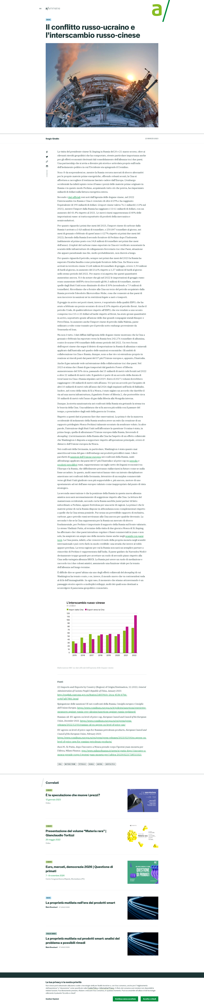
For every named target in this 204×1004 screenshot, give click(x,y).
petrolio (133, 460)
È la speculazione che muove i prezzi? (73, 795)
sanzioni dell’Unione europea (85, 456)
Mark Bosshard (51, 907)
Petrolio (82, 764)
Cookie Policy (92, 988)
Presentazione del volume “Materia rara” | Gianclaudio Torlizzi (76, 832)
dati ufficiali (74, 197)
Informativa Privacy (107, 988)
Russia (91, 764)
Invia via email (47, 166)
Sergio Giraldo (52, 138)
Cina (60, 764)
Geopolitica (110, 764)
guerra (100, 764)
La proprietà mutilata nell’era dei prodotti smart (80, 902)
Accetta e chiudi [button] (149, 999)
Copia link (47, 161)
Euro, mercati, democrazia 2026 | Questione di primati (79, 868)
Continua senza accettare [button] (125, 999)
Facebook (47, 152)
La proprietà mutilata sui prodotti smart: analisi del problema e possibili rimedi (83, 940)
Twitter (47, 156)
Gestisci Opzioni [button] (52, 999)
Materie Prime (70, 764)
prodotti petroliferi (67, 464)
